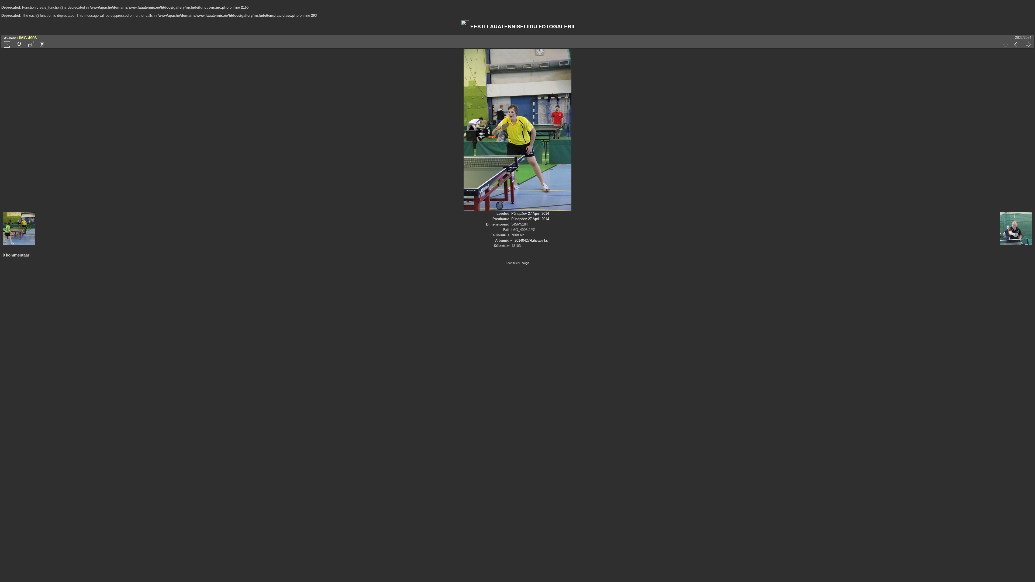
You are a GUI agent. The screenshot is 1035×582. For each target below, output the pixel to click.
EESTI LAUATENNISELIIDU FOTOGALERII (521, 26)
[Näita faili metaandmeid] (30, 44)
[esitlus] (19, 44)
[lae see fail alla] (42, 44)
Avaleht (10, 38)
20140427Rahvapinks (531, 240)
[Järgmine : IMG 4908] (1028, 44)
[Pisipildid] (1005, 44)
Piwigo (525, 263)
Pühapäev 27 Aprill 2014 (530, 214)
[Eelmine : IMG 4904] (1016, 44)
